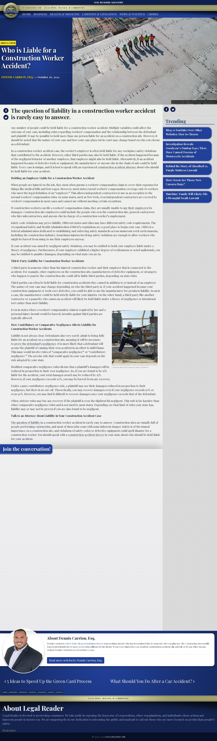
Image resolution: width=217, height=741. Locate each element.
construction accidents (13, 692)
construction (5, 692)
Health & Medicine (65, 14)
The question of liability (25, 422)
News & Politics (132, 14)
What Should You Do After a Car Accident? (151, 681)
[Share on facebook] (5, 110)
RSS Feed (96, 2)
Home (26, 14)
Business (40, 14)
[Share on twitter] (5, 117)
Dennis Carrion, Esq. (17, 77)
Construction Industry (42, 692)
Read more (9, 730)
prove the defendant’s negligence (35, 344)
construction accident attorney (117, 167)
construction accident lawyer (86, 435)
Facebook (105, 2)
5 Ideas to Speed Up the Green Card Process (49, 681)
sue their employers (135, 208)
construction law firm (59, 692)
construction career (32, 692)
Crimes (153, 14)
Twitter (117, 2)
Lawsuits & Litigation (99, 14)
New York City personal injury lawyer (85, 643)
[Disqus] (81, 498)
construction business (23, 692)
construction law (51, 692)
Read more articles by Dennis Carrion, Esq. (75, 660)
